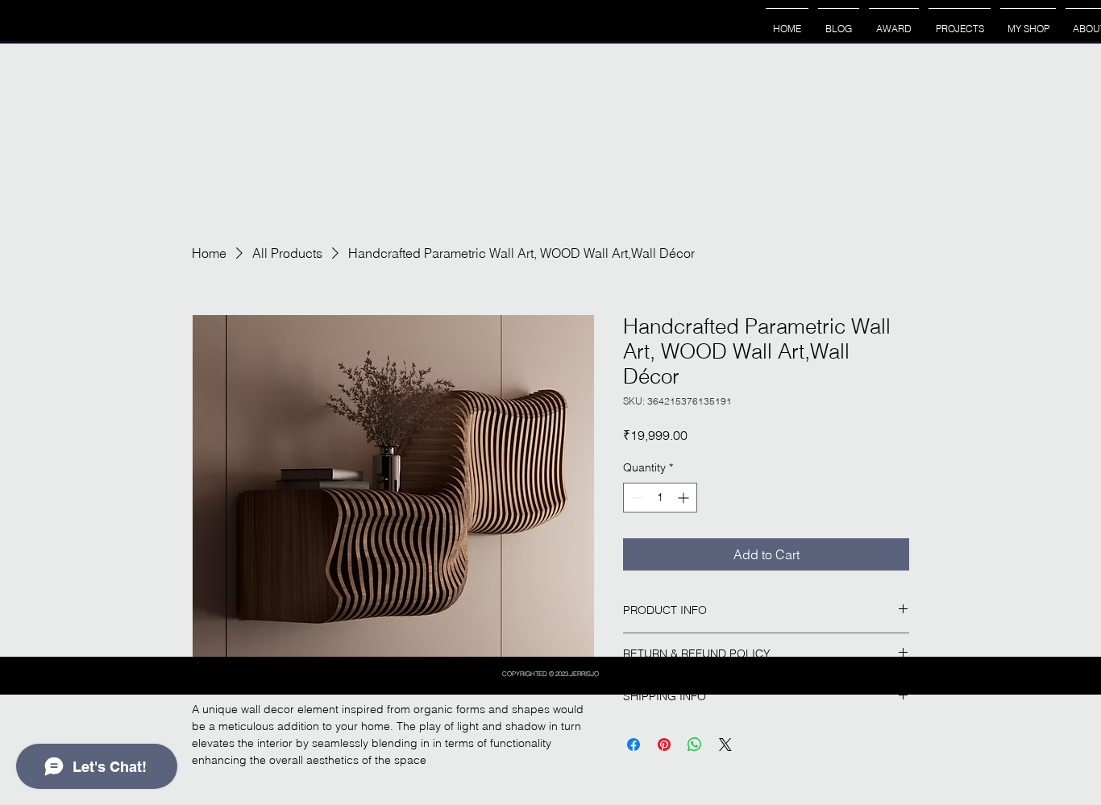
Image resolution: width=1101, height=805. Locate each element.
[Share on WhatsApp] (694, 744)
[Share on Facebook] (633, 744)
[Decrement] (635, 497)
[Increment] (685, 497)
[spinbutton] (660, 497)
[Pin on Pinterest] (664, 744)
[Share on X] (725, 744)
